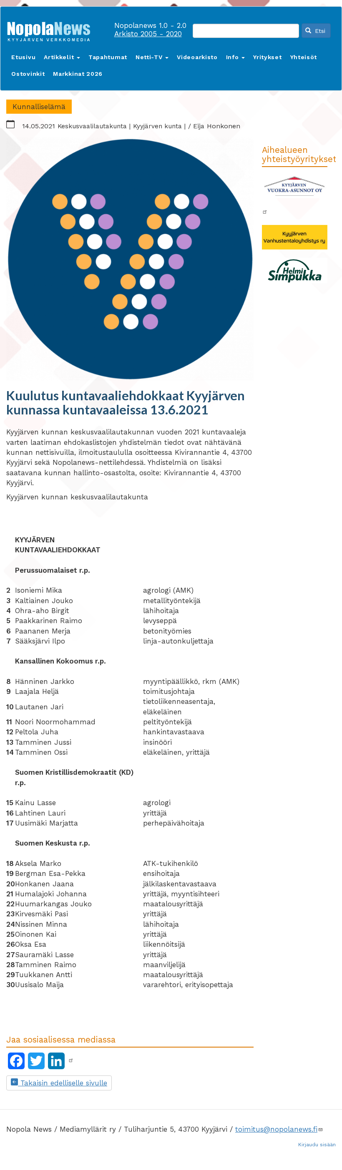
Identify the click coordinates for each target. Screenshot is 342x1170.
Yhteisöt (303, 57)
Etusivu (23, 57)
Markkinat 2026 (78, 73)
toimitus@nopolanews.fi (276, 1129)
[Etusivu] (51, 29)
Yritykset (267, 57)
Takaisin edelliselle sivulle (62, 1083)
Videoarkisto (197, 57)
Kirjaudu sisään (317, 1145)
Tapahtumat (107, 57)
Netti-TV (150, 57)
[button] (130, 259)
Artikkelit (60, 57)
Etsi (319, 30)
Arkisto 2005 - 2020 (148, 34)
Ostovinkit (28, 73)
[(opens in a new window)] (70, 1060)
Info (233, 57)
